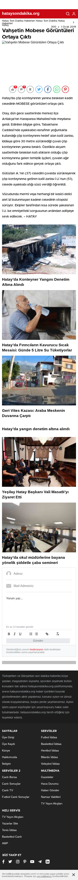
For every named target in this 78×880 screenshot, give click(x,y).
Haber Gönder (50, 790)
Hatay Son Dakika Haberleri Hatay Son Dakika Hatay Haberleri (33, 22)
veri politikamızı (44, 876)
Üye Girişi (8, 737)
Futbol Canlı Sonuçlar (15, 796)
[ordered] (31, 634)
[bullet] (36, 634)
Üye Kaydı (8, 743)
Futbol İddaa (49, 737)
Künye (6, 750)
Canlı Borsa (9, 777)
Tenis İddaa (9, 830)
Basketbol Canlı (12, 836)
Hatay (5, 25)
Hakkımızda (9, 757)
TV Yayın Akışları (51, 803)
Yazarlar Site (10, 823)
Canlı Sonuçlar (11, 783)
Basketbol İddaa (51, 743)
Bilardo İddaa (49, 757)
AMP (5, 843)
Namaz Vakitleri (51, 796)
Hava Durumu (50, 783)
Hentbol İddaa (50, 750)
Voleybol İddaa (50, 763)
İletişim (6, 763)
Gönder (38, 640)
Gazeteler (47, 777)
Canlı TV (7, 790)
